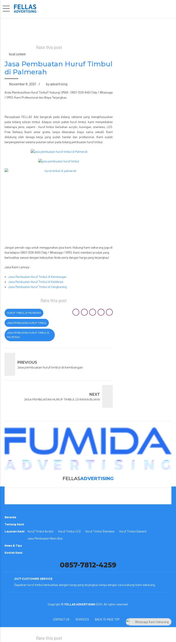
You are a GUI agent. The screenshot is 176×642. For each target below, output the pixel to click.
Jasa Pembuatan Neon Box (45, 538)
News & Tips (13, 545)
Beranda (10, 517)
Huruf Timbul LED (69, 531)
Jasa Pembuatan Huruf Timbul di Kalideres (35, 282)
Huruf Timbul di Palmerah (24, 312)
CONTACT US (61, 619)
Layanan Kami (14, 531)
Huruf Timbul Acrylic (41, 531)
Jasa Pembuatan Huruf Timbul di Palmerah (28, 334)
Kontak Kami (13, 552)
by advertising (56, 84)
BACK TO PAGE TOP (107, 619)
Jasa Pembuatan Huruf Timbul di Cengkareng (37, 287)
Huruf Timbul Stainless (100, 531)
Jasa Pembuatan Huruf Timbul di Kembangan (37, 277)
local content (17, 54)
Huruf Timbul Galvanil (132, 531)
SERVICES (82, 619)
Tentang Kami (14, 524)
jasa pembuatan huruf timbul (27, 322)
